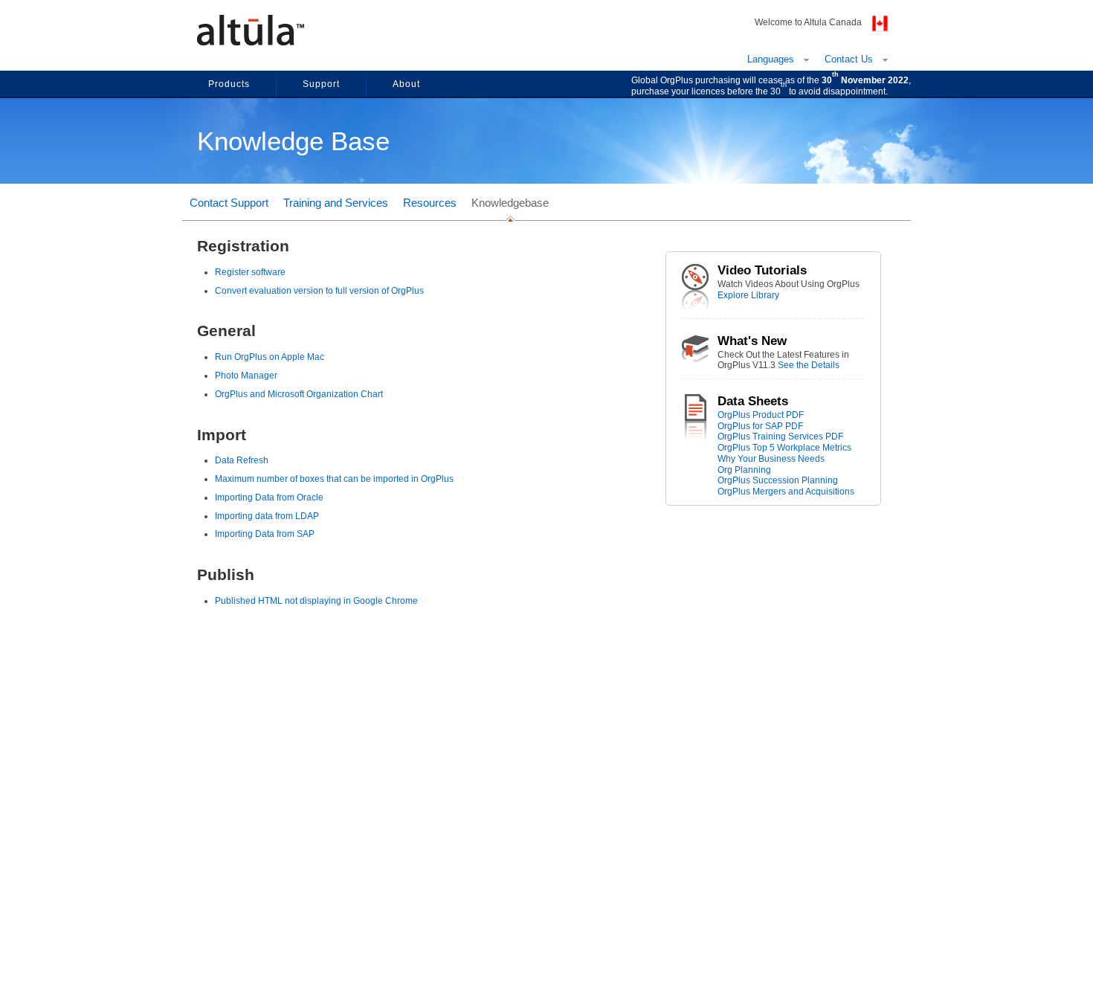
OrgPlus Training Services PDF (780, 436)
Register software (250, 272)
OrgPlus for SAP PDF (760, 426)
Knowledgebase (510, 202)
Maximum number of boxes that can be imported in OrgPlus (334, 479)
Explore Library (748, 295)
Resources (430, 202)
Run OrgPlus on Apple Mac (269, 357)
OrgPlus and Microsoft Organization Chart (299, 394)
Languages (770, 59)
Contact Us (849, 59)
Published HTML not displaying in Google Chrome (316, 601)
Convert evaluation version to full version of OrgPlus (319, 291)
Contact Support (229, 202)
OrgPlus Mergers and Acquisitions (786, 491)
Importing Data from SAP (265, 534)
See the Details (808, 365)
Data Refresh (241, 460)
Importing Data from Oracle (269, 497)
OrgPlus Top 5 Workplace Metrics (784, 447)
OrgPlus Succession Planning (778, 480)
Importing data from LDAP (267, 516)
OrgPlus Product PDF (761, 415)
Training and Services (335, 202)
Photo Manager (246, 375)
